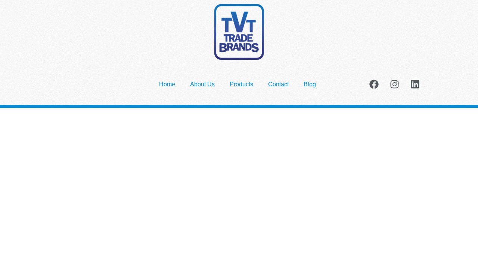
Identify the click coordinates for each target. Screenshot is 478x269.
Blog (310, 84)
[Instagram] (394, 84)
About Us (202, 84)
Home (167, 84)
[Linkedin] (415, 84)
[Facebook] (373, 84)
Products (241, 84)
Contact (278, 84)
